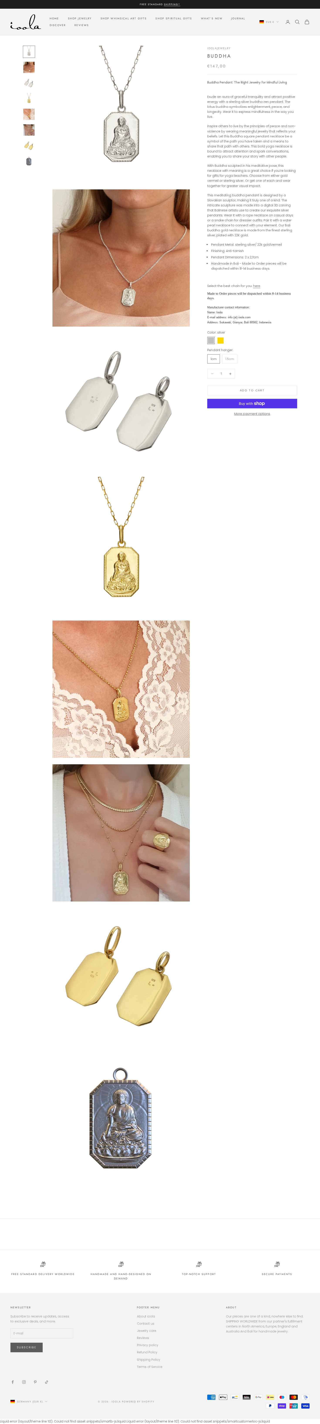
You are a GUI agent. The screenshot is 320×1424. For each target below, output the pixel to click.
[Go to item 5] (29, 114)
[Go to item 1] (29, 52)
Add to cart (252, 390)
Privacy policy (147, 1345)
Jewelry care (146, 1331)
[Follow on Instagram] (24, 1382)
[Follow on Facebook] (12, 1382)
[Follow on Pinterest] (35, 1382)
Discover (58, 25)
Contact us (145, 1323)
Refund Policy (147, 1352)
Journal (238, 19)
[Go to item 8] (29, 161)
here (256, 286)
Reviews (81, 25)
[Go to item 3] (29, 83)
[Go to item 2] (29, 67)
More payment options (252, 414)
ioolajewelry (219, 48)
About (231, 1307)
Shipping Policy (148, 1359)
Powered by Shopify (138, 1401)
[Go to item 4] (29, 99)
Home (54, 19)
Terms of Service (149, 1367)
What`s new (212, 19)
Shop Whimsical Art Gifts (124, 19)
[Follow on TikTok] (46, 1382)
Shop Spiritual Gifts (173, 19)
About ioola (146, 1316)
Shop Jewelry (80, 19)
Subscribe (26, 1347)
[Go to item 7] (29, 146)
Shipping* (172, 4)
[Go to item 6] (29, 130)
